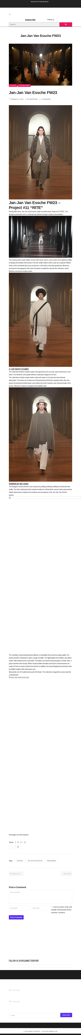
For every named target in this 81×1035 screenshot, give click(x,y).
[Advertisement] (40, 940)
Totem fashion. (24, 835)
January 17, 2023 (17, 99)
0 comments (46, 99)
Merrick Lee (53, 1031)
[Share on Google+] (21, 842)
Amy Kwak (33, 99)
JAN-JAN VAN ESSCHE (35, 861)
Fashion (20, 861)
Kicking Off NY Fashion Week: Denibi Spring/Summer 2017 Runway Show (34, 997)
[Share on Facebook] (15, 842)
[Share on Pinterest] (25, 842)
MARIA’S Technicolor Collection (20, 986)
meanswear (51, 861)
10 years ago (15, 990)
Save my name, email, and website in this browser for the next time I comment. (61, 909)
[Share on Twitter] (18, 842)
